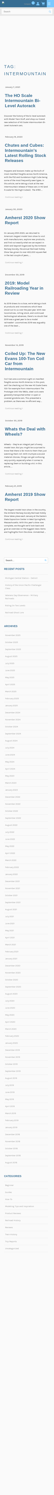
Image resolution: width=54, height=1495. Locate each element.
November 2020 (13, 972)
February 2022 (12, 867)
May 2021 (9, 930)
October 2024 (11, 726)
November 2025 (12, 635)
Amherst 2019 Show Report (25, 497)
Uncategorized (12, 1248)
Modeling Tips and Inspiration (19, 1206)
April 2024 (10, 769)
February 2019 (11, 1120)
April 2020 (10, 1022)
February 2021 (11, 951)
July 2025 (9, 663)
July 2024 (9, 747)
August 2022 (11, 825)
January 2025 (11, 705)
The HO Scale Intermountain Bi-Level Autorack (22, 100)
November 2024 (12, 719)
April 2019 (10, 1106)
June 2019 (10, 1092)
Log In (38, 4)
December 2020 (12, 965)
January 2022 (11, 874)
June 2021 (10, 923)
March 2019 (10, 1113)
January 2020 (11, 1043)
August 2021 (11, 909)
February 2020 (12, 1036)
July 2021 (9, 916)
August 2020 (11, 994)
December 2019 (12, 1050)
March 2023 (10, 783)
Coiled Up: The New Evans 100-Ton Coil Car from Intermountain (25, 361)
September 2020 (13, 986)
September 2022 (13, 818)
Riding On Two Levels (15, 605)
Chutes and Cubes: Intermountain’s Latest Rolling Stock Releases (25, 153)
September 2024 (13, 733)
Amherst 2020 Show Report (25, 220)
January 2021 (11, 958)
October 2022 (11, 811)
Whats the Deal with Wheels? (25, 431)
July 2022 (9, 832)
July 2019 (9, 1085)
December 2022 (12, 797)
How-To (8, 1199)
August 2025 (11, 656)
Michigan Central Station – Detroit (21, 578)
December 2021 (12, 881)
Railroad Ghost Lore (14, 612)
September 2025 (13, 649)
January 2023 (11, 790)
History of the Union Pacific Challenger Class (23, 587)
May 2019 (9, 1099)
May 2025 (9, 677)
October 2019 (11, 1064)
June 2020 (10, 1008)
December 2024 (12, 712)
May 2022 (9, 846)
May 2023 (9, 776)
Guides (8, 1192)
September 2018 (13, 1155)
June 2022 (10, 839)
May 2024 (9, 761)
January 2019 (11, 1127)
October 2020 (11, 979)
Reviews (9, 1227)
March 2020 (11, 1029)
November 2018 (12, 1141)
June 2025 (10, 670)
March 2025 (10, 691)
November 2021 (12, 888)
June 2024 (10, 754)
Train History (11, 1234)
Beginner (9, 1185)
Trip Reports (11, 1241)
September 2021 (13, 902)
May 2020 (9, 1015)
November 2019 (12, 1057)
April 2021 (10, 937)
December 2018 (12, 1134)
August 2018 (11, 1162)
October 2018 (11, 1148)
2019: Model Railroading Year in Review (24, 288)
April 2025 (10, 684)
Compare (27, 4)
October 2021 (11, 895)
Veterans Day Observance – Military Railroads (21, 597)
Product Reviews (13, 1213)
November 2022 (12, 804)
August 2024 (11, 740)
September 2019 (13, 1071)
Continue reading (13, 197)
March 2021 (10, 944)
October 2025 (11, 642)
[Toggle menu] (50, 3)
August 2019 (11, 1078)
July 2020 (9, 1001)
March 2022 (10, 860)
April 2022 (10, 853)
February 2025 (12, 698)
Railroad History (12, 1220)
